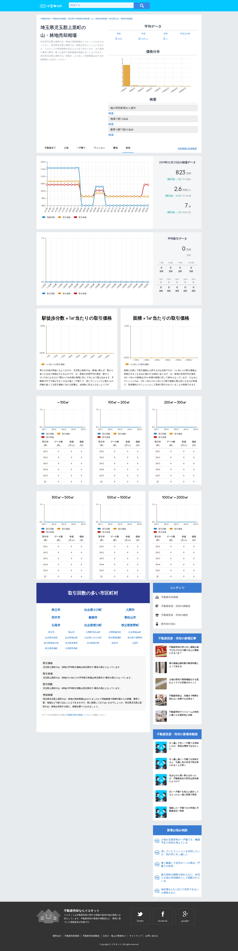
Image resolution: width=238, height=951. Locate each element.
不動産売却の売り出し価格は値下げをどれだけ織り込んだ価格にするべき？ (184, 650)
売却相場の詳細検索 (187, 148)
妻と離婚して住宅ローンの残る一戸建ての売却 (180, 864)
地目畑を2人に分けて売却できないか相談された (180, 891)
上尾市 (135, 643)
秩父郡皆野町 (130, 625)
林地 (128, 147)
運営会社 (57, 936)
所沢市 (56, 617)
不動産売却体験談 (91, 936)
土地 (66, 147)
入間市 (130, 609)
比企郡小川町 (93, 609)
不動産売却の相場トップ (77, 715)
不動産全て (50, 147)
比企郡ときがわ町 (93, 637)
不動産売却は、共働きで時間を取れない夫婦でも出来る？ (184, 697)
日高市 (56, 625)
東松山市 (130, 617)
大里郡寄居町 (71, 648)
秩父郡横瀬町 (114, 637)
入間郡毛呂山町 (93, 632)
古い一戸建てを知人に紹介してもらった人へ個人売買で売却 (184, 793)
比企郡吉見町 (51, 637)
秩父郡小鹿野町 (135, 637)
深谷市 (115, 643)
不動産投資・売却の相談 (174, 615)
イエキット (116, 944)
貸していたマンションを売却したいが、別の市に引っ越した (180, 853)
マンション (99, 147)
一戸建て (81, 147)
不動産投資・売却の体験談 (175, 606)
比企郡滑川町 (93, 625)
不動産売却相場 (169, 597)
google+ (185, 921)
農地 (115, 147)
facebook (162, 921)
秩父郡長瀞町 (51, 648)
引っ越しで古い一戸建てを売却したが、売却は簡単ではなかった (184, 746)
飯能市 (93, 617)
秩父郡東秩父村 (51, 643)
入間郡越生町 (114, 632)
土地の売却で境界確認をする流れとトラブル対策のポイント (184, 681)
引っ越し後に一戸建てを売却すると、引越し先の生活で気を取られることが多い (184, 762)
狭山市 (71, 632)
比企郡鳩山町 (71, 637)
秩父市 (56, 609)
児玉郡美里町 (71, 643)
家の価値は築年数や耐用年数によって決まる (184, 664)
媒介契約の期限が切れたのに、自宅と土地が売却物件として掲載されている (180, 877)
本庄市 (51, 632)
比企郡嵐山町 (135, 632)
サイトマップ (135, 936)
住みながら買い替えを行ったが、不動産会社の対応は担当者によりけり (184, 778)
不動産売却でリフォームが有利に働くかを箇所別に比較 (184, 713)
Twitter (140, 921)
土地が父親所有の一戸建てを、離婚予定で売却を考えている (180, 841)
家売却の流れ (168, 624)
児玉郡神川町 (93, 643)
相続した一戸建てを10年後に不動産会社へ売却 (184, 809)
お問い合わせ (151, 936)
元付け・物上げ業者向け (114, 936)
